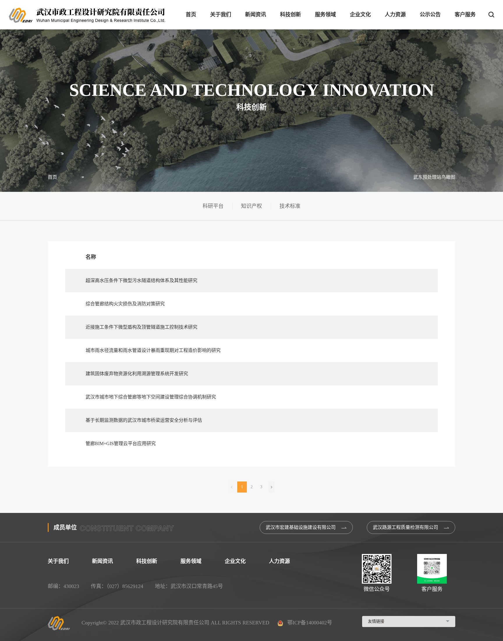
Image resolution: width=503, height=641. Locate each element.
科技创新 (290, 14)
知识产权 (251, 206)
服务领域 (325, 14)
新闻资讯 (255, 14)
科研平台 (213, 206)
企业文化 (360, 14)
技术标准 (289, 206)
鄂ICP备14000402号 (309, 623)
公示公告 (430, 14)
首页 (191, 14)
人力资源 (395, 14)
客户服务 (465, 14)
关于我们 (220, 14)
